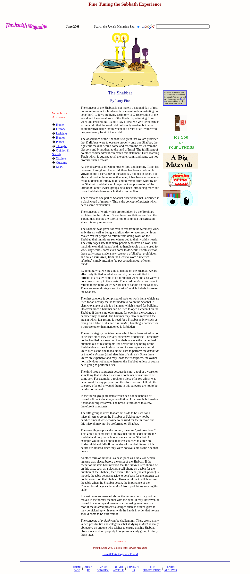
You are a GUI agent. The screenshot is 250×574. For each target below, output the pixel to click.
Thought (61, 146)
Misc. (59, 167)
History (60, 129)
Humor (60, 137)
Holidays (61, 133)
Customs (61, 162)
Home (60, 124)
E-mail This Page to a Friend (120, 554)
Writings (61, 158)
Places (60, 142)
